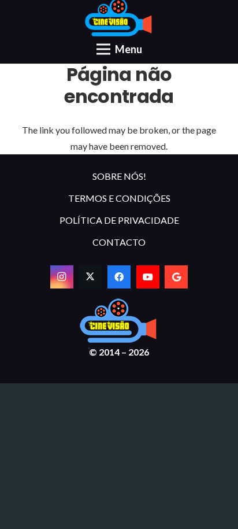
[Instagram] (61, 276)
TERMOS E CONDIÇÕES (119, 198)
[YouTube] (147, 276)
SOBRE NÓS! (119, 176)
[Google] (176, 276)
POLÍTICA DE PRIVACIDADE (119, 219)
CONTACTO (119, 241)
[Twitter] (90, 276)
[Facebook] (119, 276)
